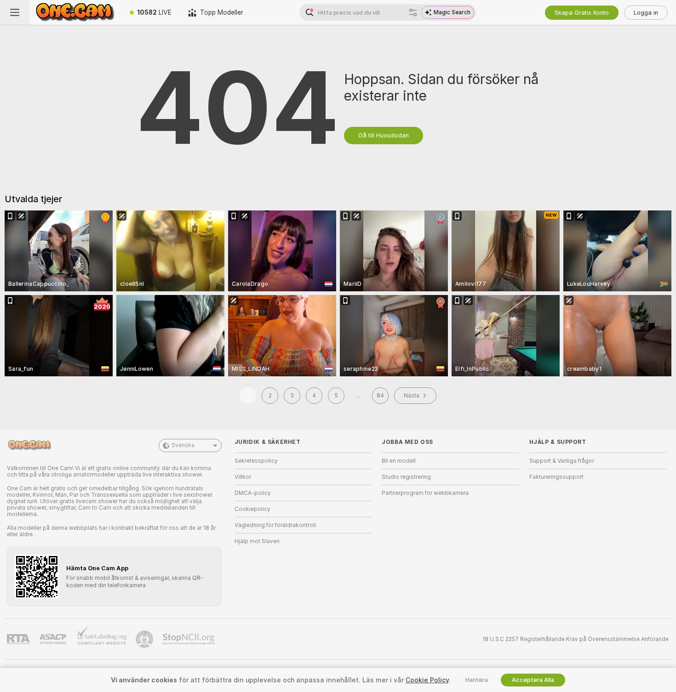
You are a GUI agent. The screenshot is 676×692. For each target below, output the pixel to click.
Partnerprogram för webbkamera (425, 493)
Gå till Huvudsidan (383, 135)
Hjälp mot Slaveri (257, 541)
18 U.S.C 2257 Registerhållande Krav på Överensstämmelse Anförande (575, 639)
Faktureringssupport (556, 477)
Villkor (243, 477)
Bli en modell (399, 461)
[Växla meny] (14, 12)
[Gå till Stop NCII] (189, 639)
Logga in (646, 12)
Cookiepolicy (252, 509)
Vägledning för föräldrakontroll (275, 525)
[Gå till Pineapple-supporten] (145, 639)
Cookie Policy (427, 680)
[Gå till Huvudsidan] (75, 12)
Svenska (183, 445)
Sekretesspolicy (256, 461)
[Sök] (413, 12)
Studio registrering (406, 477)
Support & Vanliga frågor (561, 461)
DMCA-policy (253, 493)
